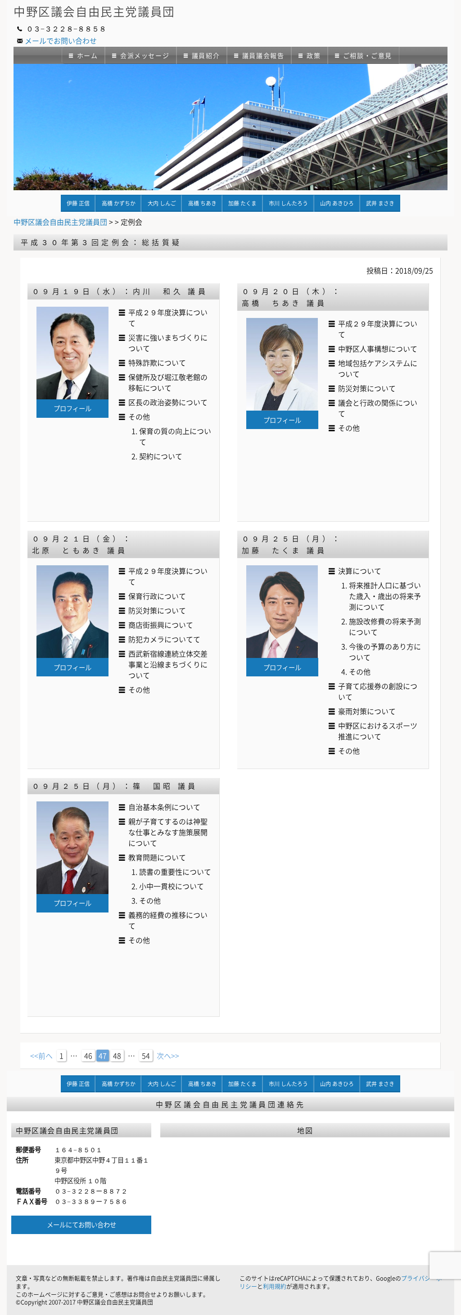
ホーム (87, 55)
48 (117, 1055)
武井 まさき (380, 203)
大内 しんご (162, 203)
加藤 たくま (242, 203)
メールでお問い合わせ (61, 40)
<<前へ (41, 1055)
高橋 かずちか (119, 203)
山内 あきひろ (337, 203)
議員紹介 (206, 55)
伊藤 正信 (78, 203)
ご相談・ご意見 (367, 55)
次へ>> (168, 1055)
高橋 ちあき (202, 203)
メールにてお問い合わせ (81, 1225)
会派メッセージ (144, 55)
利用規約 (274, 1286)
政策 (314, 55)
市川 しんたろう (288, 203)
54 (146, 1055)
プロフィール (72, 408)
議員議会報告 (263, 55)
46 (88, 1055)
